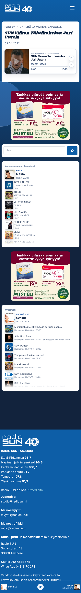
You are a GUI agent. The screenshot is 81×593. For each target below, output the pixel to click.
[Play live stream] (40, 587)
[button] (40, 61)
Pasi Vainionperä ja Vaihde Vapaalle (33, 26)
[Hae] (72, 150)
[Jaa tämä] (71, 64)
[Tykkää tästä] (71, 58)
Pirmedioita (35, 490)
